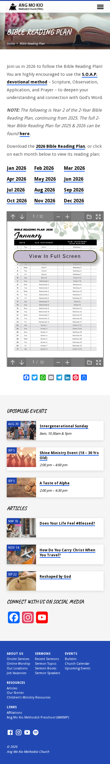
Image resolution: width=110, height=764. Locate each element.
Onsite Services (18, 659)
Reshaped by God (55, 577)
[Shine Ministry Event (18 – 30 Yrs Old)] (21, 457)
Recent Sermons (47, 659)
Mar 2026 (74, 168)
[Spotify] (35, 733)
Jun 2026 (73, 179)
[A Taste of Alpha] (21, 487)
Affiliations (14, 713)
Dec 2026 (74, 201)
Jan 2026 (16, 168)
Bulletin (71, 659)
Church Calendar (77, 664)
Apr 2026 (16, 179)
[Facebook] (10, 733)
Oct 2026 (17, 201)
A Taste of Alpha (55, 483)
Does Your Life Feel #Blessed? (67, 523)
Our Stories (15, 693)
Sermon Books (45, 668)
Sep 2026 (74, 190)
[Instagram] (18, 733)
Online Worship (18, 664)
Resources (16, 683)
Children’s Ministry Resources (28, 697)
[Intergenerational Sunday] (21, 431)
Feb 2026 (44, 168)
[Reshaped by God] (21, 581)
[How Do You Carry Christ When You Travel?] (21, 554)
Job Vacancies (16, 673)
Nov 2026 (44, 201)
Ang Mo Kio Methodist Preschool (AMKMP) (38, 717)
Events (71, 654)
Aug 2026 (44, 190)
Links (12, 707)
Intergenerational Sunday (64, 426)
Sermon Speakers (47, 673)
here (25, 133)
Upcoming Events (77, 668)
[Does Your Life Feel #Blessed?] (21, 528)
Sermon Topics (45, 664)
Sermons (42, 654)
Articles (12, 688)
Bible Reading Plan (32, 43)
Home (11, 43)
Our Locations (17, 668)
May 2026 (45, 179)
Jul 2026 (16, 190)
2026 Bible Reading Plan (60, 146)
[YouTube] (27, 733)
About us (15, 654)
